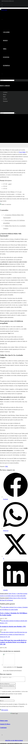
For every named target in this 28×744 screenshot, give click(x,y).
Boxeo (4, 94)
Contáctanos (3, 727)
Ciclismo (5, 92)
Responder (19, 667)
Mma (4, 96)
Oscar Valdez (22, 152)
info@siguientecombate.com (8, 0)
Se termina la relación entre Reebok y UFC (13, 626)
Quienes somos (4, 720)
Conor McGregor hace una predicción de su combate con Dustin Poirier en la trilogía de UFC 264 (13, 642)
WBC (6, 466)
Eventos (5, 98)
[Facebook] (15, 734)
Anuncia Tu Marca (5, 724)
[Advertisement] (14, 129)
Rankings (5, 101)
